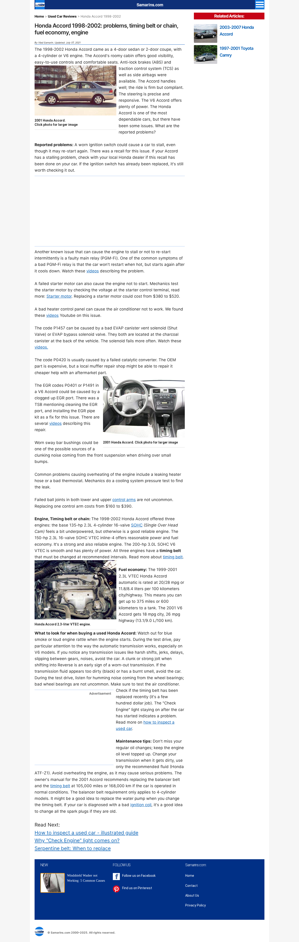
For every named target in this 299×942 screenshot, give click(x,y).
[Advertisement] (110, 211)
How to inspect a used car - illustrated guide (86, 833)
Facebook (148, 875)
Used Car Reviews (62, 16)
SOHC (136, 525)
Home (39, 16)
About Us (192, 895)
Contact (191, 886)
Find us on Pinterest (137, 888)
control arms (124, 499)
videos (92, 271)
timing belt (173, 557)
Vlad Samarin (45, 42)
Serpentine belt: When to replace (73, 848)
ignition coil (140, 804)
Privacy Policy (195, 905)
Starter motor (58, 296)
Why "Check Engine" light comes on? (77, 840)
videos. (41, 347)
